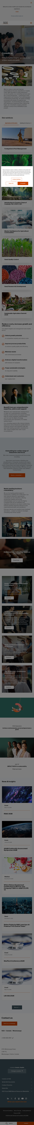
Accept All (22, 183)
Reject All (11, 183)
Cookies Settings (17, 179)
